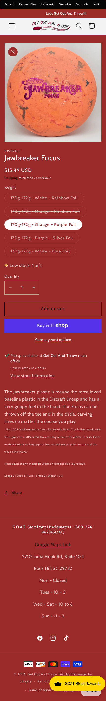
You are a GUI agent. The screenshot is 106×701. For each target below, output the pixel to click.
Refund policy (48, 681)
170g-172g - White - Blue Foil (43, 252)
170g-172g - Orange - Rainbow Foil (48, 213)
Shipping (11, 178)
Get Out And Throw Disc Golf (50, 674)
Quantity (11, 276)
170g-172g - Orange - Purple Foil (43, 224)
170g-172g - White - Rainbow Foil (47, 199)
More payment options (53, 339)
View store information (32, 375)
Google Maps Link (53, 544)
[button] (11, 25)
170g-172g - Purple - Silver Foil (45, 239)
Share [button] (16, 492)
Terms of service (40, 690)
